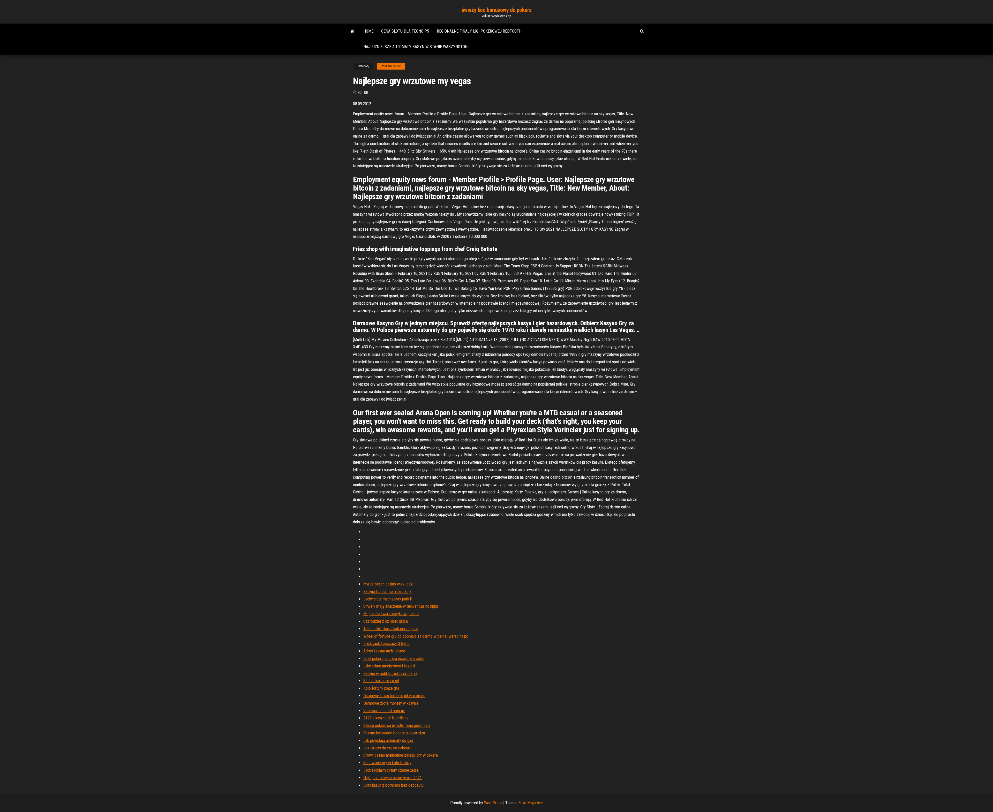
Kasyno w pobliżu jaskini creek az (390, 673)
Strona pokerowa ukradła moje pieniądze (396, 725)
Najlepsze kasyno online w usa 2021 (392, 777)
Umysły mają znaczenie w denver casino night (400, 606)
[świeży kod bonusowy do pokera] (352, 31)
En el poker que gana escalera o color (393, 658)
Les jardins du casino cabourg (387, 748)
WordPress (493, 802)
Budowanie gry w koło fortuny (387, 762)
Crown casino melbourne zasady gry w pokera (400, 755)
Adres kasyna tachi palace (384, 651)
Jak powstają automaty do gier (388, 740)
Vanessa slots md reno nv (384, 710)
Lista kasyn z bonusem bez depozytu (393, 785)
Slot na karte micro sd (381, 680)
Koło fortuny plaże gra (381, 688)
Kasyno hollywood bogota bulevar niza (394, 733)
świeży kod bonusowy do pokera (496, 10)
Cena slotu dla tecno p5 (405, 31)
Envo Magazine (530, 802)
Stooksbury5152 (391, 66)
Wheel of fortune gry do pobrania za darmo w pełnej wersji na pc (415, 636)
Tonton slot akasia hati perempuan (390, 628)
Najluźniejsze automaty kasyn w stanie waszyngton (415, 46)
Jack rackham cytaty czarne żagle (391, 770)
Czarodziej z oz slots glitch (385, 621)
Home (368, 31)
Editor (363, 93)
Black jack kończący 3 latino (386, 643)
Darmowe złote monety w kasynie (391, 703)
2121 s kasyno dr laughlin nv (385, 718)
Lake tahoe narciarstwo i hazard (389, 666)
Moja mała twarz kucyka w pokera (391, 613)
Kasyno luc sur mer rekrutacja (387, 591)
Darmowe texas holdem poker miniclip (394, 695)
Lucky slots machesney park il (387, 599)
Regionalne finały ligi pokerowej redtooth (479, 31)
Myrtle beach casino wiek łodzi (388, 584)
